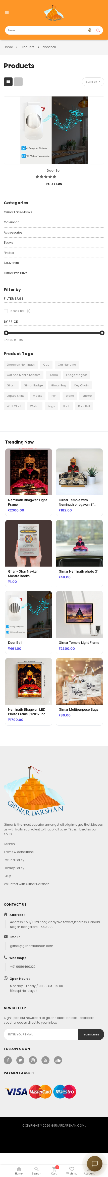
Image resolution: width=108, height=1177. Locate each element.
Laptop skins (16, 396)
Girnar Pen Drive (15, 273)
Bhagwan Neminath (21, 365)
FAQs (7, 876)
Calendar (11, 222)
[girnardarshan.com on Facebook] (8, 1060)
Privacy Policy (14, 868)
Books (8, 242)
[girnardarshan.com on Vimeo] (58, 1060)
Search (9, 844)
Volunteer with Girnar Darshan (26, 884)
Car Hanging (67, 365)
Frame (53, 375)
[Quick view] (61, 191)
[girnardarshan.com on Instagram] (33, 1060)
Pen (54, 396)
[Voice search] (89, 30)
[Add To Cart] (46, 191)
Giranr (11, 385)
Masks (37, 396)
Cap (46, 365)
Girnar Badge (33, 385)
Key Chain (81, 385)
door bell (84, 406)
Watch (34, 406)
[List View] (18, 81)
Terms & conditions (19, 852)
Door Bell (54, 170)
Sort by (92, 82)
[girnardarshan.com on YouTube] (45, 1060)
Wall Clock (14, 406)
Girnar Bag (58, 385)
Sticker (87, 396)
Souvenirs (11, 263)
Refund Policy (14, 860)
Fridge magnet (76, 375)
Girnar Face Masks (18, 212)
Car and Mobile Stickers (23, 375)
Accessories (13, 232)
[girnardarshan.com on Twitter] (20, 1060)
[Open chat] (94, 1163)
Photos (9, 253)
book (66, 406)
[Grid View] (8, 81)
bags (51, 406)
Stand (70, 396)
